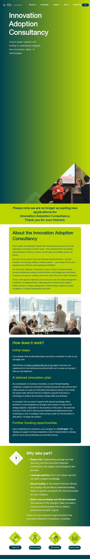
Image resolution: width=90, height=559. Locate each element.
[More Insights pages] (60, 5)
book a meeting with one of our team (42, 366)
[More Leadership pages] (49, 5)
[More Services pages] (36, 5)
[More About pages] (69, 5)
